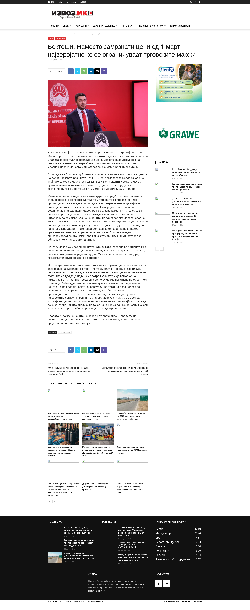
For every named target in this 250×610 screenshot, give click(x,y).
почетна (54, 25)
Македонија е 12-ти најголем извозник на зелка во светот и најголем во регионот (133, 557)
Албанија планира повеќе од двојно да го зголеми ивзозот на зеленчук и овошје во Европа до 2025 (69, 371)
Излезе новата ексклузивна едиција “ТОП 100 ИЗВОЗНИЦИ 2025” (132, 544)
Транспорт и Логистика (150, 25)
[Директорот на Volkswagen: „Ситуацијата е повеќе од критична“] (98, 470)
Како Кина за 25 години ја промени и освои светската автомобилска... (186, 172)
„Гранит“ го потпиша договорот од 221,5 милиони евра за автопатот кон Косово (132, 416)
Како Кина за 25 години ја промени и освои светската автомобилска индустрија (63, 416)
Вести (66, 25)
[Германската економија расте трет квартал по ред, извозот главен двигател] (98, 400)
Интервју (127, 25)
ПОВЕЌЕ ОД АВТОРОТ (88, 383)
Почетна (51, 34)
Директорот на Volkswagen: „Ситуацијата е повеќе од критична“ (95, 487)
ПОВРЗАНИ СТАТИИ (61, 383)
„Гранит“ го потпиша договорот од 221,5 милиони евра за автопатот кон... (186, 201)
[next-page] (54, 501)
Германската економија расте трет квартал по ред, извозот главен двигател (96, 416)
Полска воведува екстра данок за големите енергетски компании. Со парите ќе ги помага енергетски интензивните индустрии (63, 489)
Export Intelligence (104, 25)
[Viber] (104, 71)
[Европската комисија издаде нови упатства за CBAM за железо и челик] (132, 434)
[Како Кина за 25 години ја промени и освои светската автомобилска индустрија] (63, 400)
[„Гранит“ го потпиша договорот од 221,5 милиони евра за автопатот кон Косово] (132, 400)
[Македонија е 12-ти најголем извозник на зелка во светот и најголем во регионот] (109, 559)
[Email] (97, 71)
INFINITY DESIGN (97, 601)
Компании (81, 25)
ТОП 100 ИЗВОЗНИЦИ (180, 25)
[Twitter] (77, 71)
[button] (191, 2)
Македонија (60, 38)
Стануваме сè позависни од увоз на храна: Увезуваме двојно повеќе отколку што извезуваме (132, 531)
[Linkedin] (200, 2)
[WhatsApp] (84, 71)
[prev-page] (49, 501)
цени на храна (64, 332)
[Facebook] (195, 2)
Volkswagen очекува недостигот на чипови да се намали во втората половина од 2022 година (125, 371)
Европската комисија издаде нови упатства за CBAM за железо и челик (132, 450)
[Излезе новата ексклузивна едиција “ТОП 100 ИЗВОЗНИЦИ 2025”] (109, 546)
